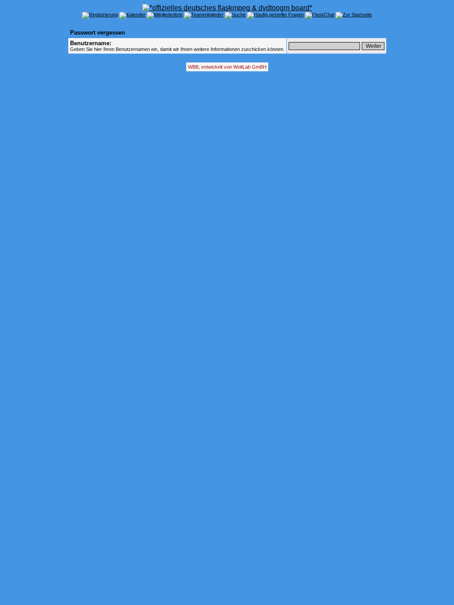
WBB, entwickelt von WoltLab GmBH (227, 67)
